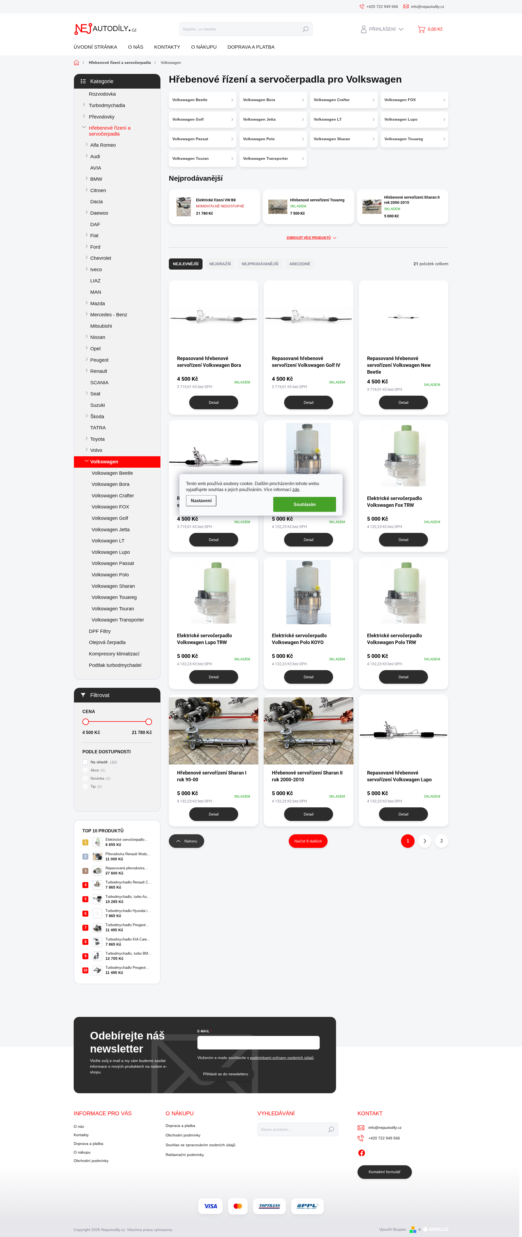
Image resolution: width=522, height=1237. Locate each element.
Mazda (97, 303)
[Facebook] (362, 1152)
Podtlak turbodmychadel (115, 665)
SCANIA (99, 382)
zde (295, 489)
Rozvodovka (102, 94)
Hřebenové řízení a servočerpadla (109, 131)
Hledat (305, 29)
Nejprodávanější (260, 264)
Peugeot (99, 360)
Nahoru (190, 841)
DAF (95, 224)
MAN (95, 292)
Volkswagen (104, 461)
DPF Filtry (100, 631)
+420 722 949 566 (384, 1138)
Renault (98, 371)
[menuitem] (97, 47)
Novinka (100, 778)
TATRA (98, 427)
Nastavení (201, 500)
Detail (214, 402)
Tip (96, 786)
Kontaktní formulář (384, 1172)
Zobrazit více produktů (309, 238)
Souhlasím (305, 504)
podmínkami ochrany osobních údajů (282, 1057)
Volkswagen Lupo (111, 552)
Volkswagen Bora (110, 484)
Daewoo (99, 213)
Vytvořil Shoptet (392, 1229)
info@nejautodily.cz (385, 1127)
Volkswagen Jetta (111, 529)
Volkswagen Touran (113, 608)
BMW (96, 179)
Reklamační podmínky (185, 1154)
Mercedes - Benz (108, 314)
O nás (79, 1126)
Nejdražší (220, 264)
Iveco (96, 269)
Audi (95, 156)
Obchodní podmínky (91, 1160)
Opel (95, 348)
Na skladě (103, 762)
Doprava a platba (88, 1143)
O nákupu (82, 1152)
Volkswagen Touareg (114, 597)
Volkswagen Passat (113, 563)
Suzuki (97, 405)
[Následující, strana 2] (424, 841)
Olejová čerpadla (107, 642)
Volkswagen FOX (110, 507)
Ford (95, 247)
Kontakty (81, 1135)
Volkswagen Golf (110, 518)
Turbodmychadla (107, 105)
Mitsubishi (101, 326)
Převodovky (101, 117)
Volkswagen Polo (110, 574)
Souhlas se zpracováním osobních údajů (200, 1145)
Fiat (94, 235)
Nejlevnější (185, 264)
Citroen (98, 190)
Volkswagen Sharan (113, 586)
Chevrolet (100, 258)
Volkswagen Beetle (112, 473)
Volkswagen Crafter (113, 495)
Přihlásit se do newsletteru (225, 1074)
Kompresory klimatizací (114, 654)
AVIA (95, 168)
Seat (95, 393)
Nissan (97, 337)
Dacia (96, 201)
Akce (97, 770)
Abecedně (299, 264)
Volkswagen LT (108, 540)
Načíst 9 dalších (308, 841)
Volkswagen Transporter (118, 620)
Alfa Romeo (103, 145)
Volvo (96, 450)
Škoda (97, 416)
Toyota (97, 439)
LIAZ (95, 280)
